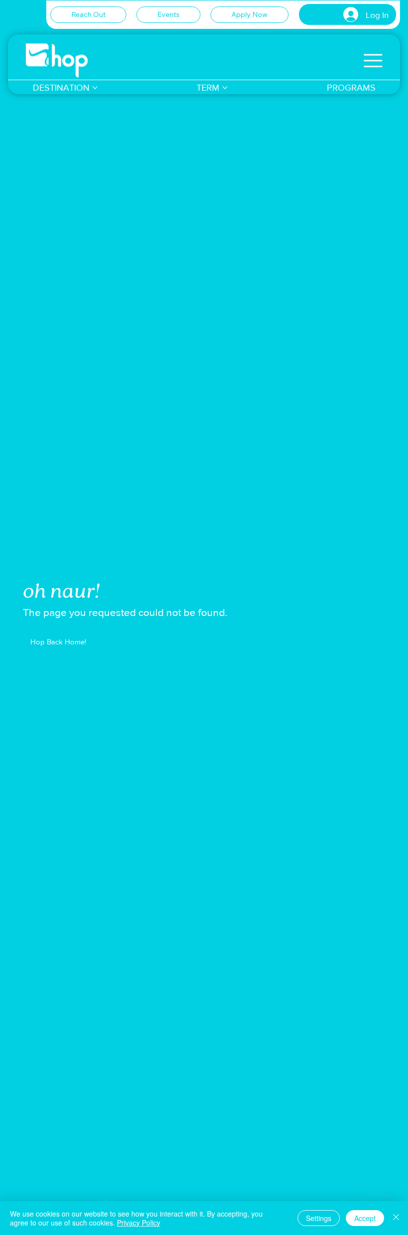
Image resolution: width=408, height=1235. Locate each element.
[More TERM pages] (224, 87)
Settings (318, 1218)
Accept (365, 1218)
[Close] (396, 1218)
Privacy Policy (138, 1223)
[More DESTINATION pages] (95, 87)
